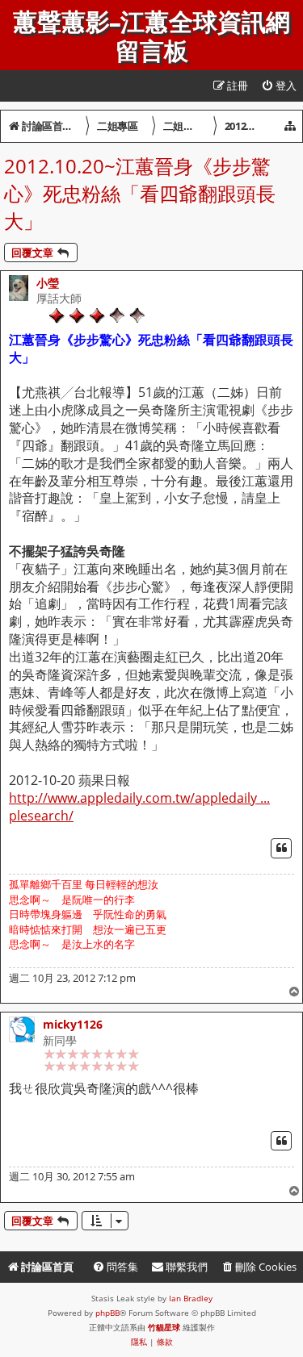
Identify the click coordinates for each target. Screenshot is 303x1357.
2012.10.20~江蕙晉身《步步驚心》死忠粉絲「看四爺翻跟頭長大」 (140, 193)
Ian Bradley (191, 1298)
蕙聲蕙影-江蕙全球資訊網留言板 (151, 37)
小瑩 (47, 282)
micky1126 (73, 1024)
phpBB (107, 1312)
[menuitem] (279, 86)
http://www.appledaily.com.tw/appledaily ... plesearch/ (139, 807)
